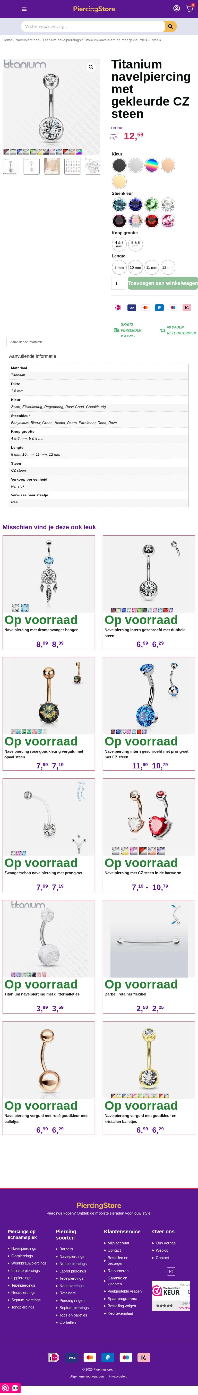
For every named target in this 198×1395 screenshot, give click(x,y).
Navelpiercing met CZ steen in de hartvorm (143, 873)
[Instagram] (171, 1271)
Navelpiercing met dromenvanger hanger (41, 630)
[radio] (119, 165)
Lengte (118, 256)
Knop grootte (125, 233)
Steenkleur (122, 194)
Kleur (117, 154)
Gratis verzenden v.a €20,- (131, 330)
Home (7, 40)
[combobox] (93, 26)
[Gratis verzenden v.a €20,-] (116, 330)
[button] (91, 67)
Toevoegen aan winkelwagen (163, 283)
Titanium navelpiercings (61, 40)
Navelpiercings (27, 40)
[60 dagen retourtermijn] (163, 330)
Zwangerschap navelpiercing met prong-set (43, 873)
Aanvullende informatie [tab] (26, 342)
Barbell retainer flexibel (125, 994)
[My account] (176, 8)
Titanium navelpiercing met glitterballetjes (42, 994)
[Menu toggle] (24, 9)
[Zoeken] (166, 26)
